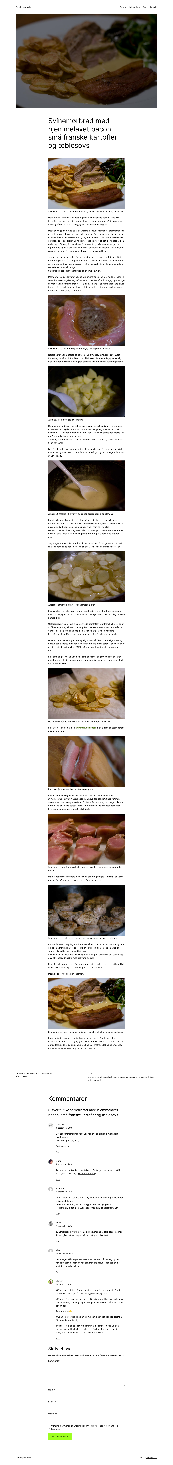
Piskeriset (60, 1124)
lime (151, 1077)
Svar (58, 1152)
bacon (114, 1077)
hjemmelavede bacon (86, 728)
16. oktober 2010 (63, 1284)
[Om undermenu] (146, 7)
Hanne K (60, 1188)
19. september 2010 (64, 1253)
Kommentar (55, 1361)
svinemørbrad (94, 1080)
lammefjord (144, 1077)
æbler (107, 1077)
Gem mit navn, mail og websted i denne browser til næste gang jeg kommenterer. (84, 1427)
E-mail (52, 1401)
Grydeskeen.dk (23, 7)
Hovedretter (47, 1073)
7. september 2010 (64, 1226)
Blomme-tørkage (86, 1173)
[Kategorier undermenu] (139, 7)
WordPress (151, 1457)
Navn (51, 1389)
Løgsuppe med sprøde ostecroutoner (99, 1208)
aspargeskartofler (96, 1077)
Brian (58, 1222)
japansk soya (131, 1077)
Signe (58, 1161)
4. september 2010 (64, 1128)
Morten (59, 1281)
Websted (52, 1413)
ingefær (121, 1077)
